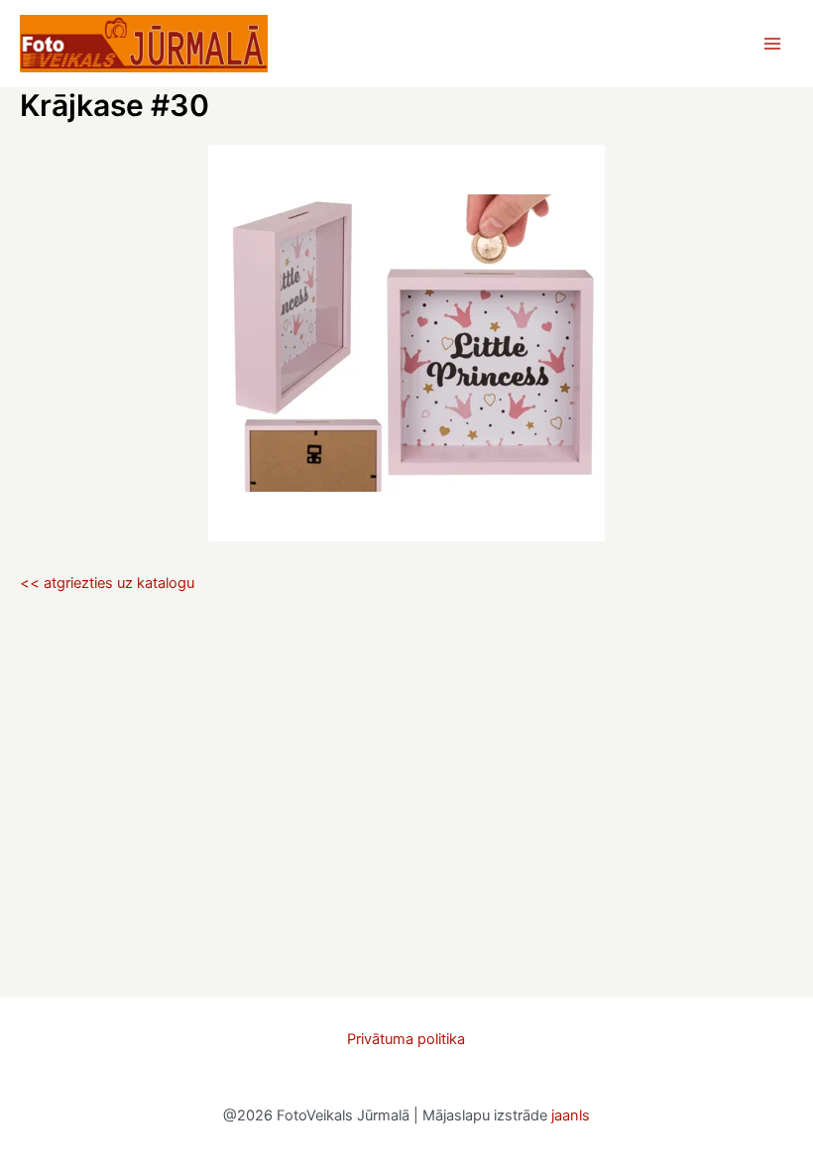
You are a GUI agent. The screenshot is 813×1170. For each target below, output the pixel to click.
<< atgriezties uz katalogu (107, 583)
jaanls (570, 1115)
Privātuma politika (406, 1039)
